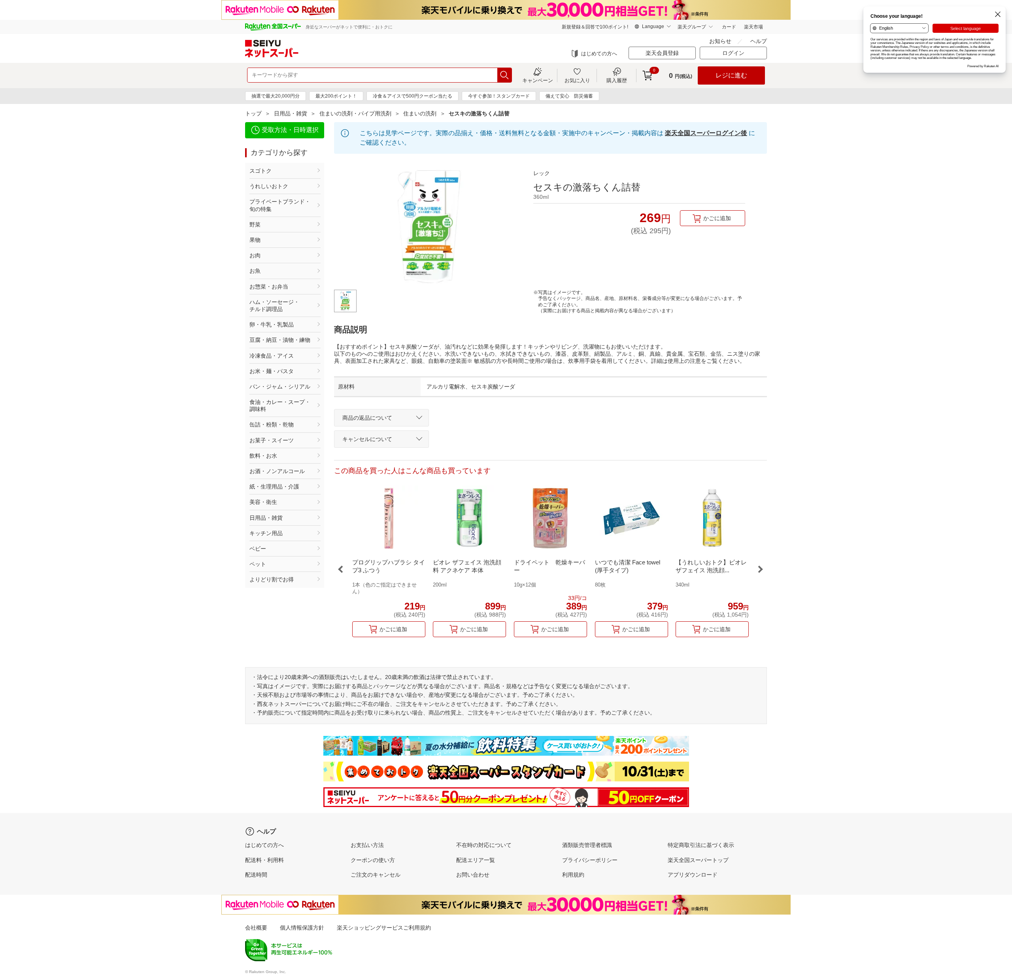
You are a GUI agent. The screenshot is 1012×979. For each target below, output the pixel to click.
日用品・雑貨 (290, 113)
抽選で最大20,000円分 (275, 96)
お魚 (255, 271)
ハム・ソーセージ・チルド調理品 (274, 305)
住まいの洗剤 (419, 113)
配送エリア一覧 (475, 860)
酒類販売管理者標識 (587, 845)
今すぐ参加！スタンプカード (499, 96)
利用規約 (573, 874)
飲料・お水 (263, 456)
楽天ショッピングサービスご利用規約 (384, 927)
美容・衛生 (263, 502)
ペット (257, 564)
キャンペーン (537, 80)
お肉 (255, 255)
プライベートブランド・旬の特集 (279, 205)
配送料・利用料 (264, 860)
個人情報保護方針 (302, 927)
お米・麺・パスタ (271, 371)
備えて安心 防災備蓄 (569, 96)
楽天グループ (692, 27)
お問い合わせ (472, 874)
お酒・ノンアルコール (277, 471)
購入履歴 (616, 80)
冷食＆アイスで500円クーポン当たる (412, 96)
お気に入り (577, 80)
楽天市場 (753, 27)
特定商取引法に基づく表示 (701, 845)
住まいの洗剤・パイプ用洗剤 (355, 113)
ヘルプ (758, 41)
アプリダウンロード (692, 874)
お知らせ (720, 41)
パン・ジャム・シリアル (279, 386)
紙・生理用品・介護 (274, 486)
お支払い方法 (367, 845)
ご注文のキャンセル (375, 874)
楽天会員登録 (662, 53)
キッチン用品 (266, 533)
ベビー (257, 548)
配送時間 (256, 874)
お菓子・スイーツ (271, 440)
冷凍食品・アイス (271, 356)
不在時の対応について (484, 845)
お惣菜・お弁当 (268, 286)
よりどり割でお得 (271, 579)
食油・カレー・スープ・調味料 (279, 405)
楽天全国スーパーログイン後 (706, 133)
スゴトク (260, 171)
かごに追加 (717, 218)
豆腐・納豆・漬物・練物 (279, 340)
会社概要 (256, 927)
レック (541, 173)
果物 (255, 240)
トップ (253, 113)
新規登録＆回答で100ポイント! (595, 27)
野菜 (255, 224)
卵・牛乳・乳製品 (271, 324)
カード (729, 27)
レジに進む (731, 75)
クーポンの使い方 (373, 860)
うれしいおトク (268, 186)
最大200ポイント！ (336, 96)
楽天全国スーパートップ (698, 860)
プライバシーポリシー (589, 860)
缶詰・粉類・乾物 (271, 424)
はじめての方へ (599, 53)
